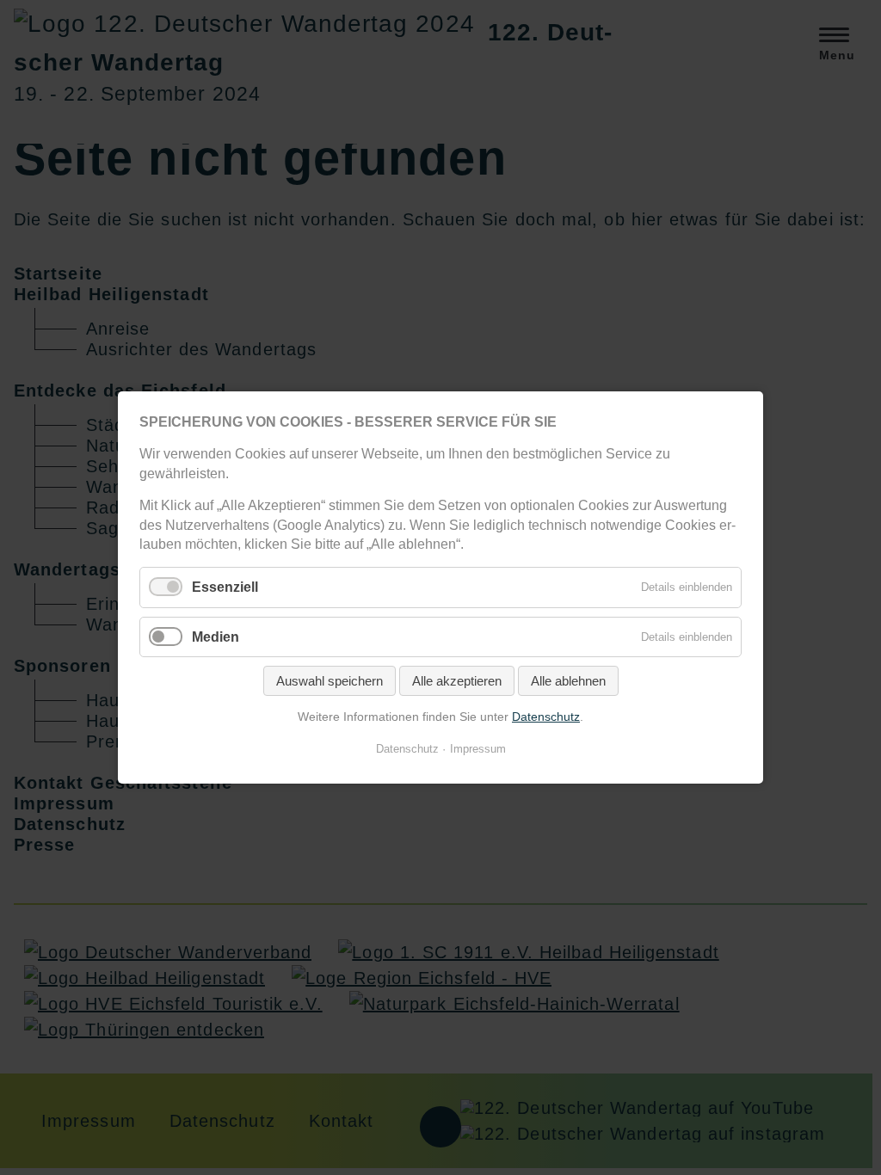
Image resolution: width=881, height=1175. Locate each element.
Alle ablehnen (568, 681)
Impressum (478, 748)
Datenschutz (546, 716)
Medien (215, 636)
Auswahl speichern (329, 681)
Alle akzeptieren (457, 681)
